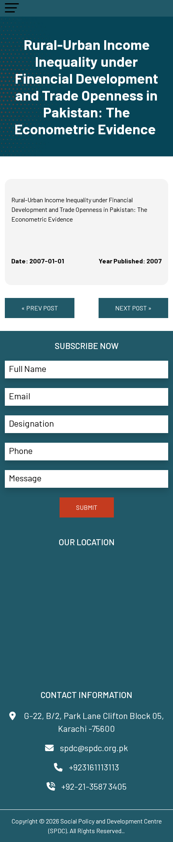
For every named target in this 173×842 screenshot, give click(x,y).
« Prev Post (39, 308)
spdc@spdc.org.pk (94, 748)
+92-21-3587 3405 (94, 786)
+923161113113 (94, 767)
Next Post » (133, 308)
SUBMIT (86, 507)
